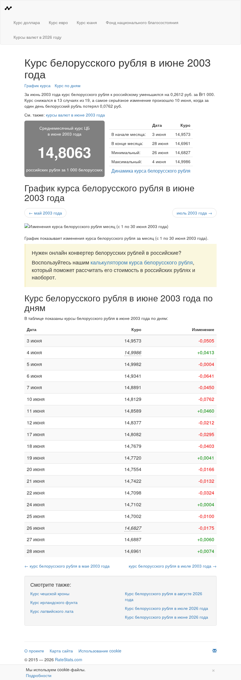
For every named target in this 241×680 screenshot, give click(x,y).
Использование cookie (99, 651)
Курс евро (58, 22)
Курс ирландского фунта (54, 602)
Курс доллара (27, 22)
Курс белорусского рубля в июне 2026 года (166, 617)
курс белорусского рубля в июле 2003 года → (173, 566)
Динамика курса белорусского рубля (150, 170)
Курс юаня (87, 22)
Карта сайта (61, 651)
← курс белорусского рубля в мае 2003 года (67, 566)
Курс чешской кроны (49, 593)
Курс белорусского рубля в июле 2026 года (166, 608)
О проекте (34, 651)
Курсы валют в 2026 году (37, 37)
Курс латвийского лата (51, 611)
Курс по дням (68, 85)
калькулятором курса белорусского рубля (142, 262)
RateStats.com (68, 659)
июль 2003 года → (194, 213)
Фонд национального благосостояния (142, 22)
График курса (37, 85)
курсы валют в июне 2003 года (75, 115)
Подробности (38, 675)
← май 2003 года (45, 213)
